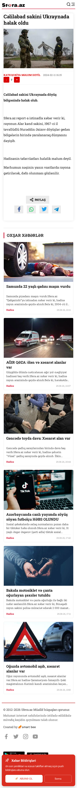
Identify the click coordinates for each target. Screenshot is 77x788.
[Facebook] (6, 736)
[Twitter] (16, 736)
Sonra (58, 778)
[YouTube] (35, 736)
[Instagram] (26, 736)
